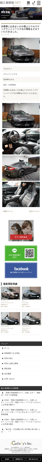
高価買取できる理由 (12, 353)
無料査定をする (19, 459)
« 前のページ (8, 211)
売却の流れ (8, 358)
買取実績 (7, 368)
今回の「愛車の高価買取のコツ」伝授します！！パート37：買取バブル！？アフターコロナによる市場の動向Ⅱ (21, 402)
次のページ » (34, 211)
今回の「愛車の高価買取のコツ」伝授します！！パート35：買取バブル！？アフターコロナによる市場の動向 (21, 422)
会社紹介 (7, 459)
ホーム (6, 348)
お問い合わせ (9, 379)
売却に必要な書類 (11, 363)
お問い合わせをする (33, 459)
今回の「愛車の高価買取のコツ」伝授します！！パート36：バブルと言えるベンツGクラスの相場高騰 (20, 412)
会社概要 (7, 374)
